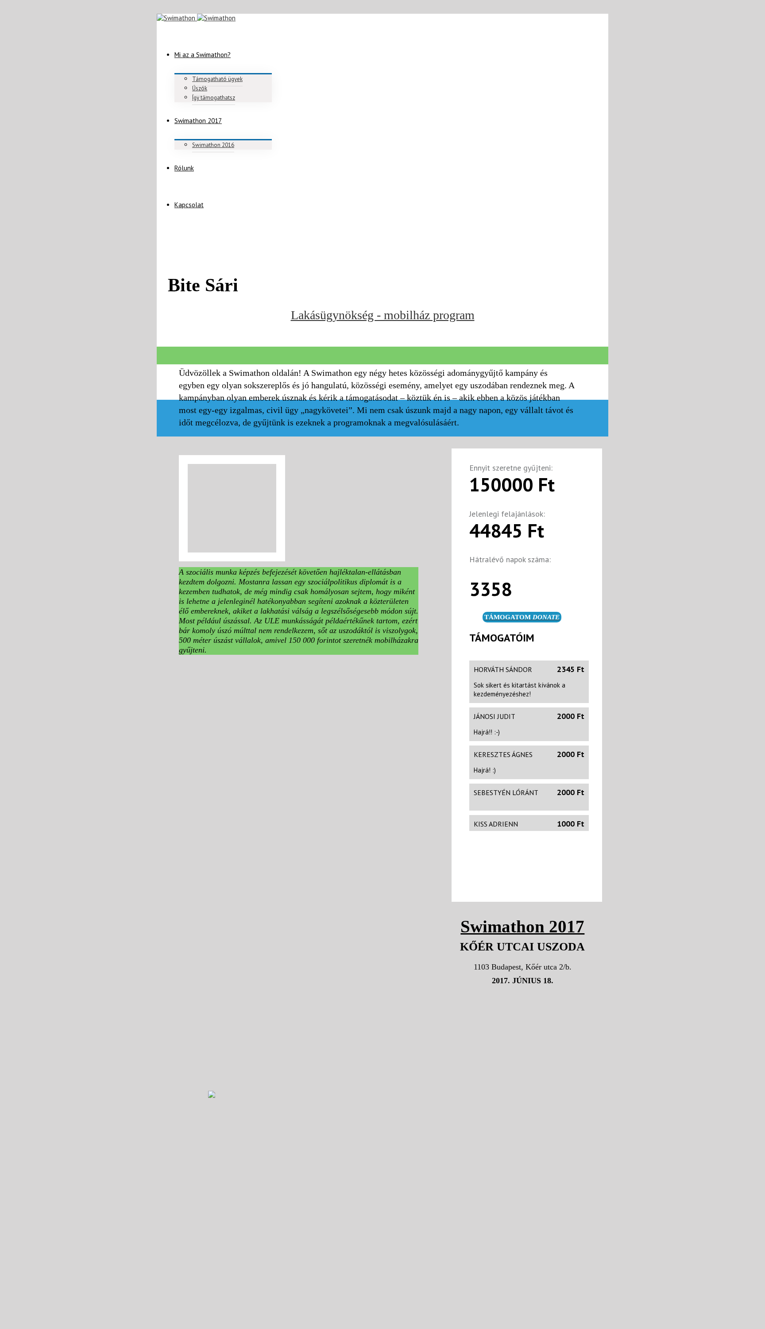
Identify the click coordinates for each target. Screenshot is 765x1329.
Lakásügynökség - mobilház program (383, 315)
